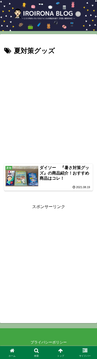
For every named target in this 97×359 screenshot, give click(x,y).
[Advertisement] (48, 107)
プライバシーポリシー (49, 342)
